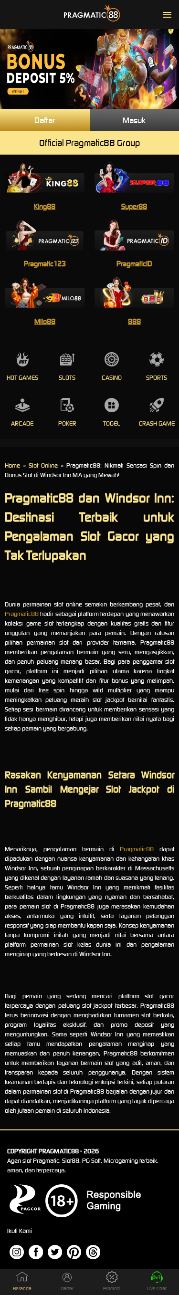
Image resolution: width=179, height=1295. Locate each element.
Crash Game (157, 423)
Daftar (44, 120)
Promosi (111, 1288)
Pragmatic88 (22, 614)
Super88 (134, 206)
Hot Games (22, 378)
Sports (156, 378)
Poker (67, 423)
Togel (111, 423)
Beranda (22, 1288)
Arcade (22, 423)
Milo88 (44, 321)
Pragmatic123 (45, 263)
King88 (44, 206)
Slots (67, 378)
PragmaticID (134, 263)
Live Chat (157, 1288)
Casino (112, 378)
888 (134, 321)
